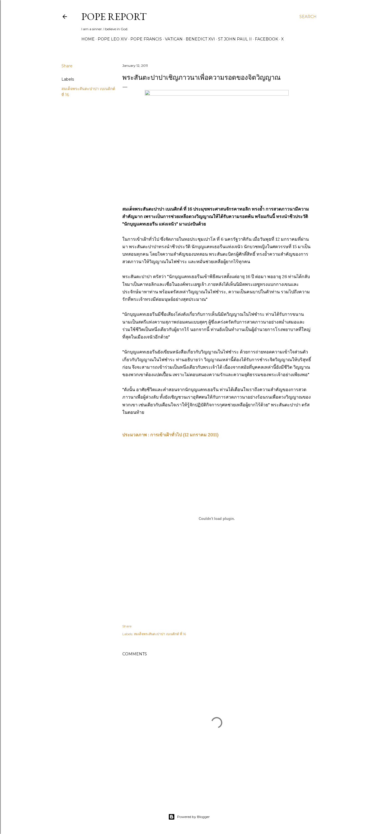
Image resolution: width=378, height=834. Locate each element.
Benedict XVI (200, 39)
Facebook (266, 39)
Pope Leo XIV (112, 39)
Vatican (174, 39)
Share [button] (67, 65)
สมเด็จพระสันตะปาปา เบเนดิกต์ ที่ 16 (160, 634)
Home (88, 39)
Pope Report (114, 16)
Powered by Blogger (193, 817)
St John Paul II (235, 39)
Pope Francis (146, 39)
